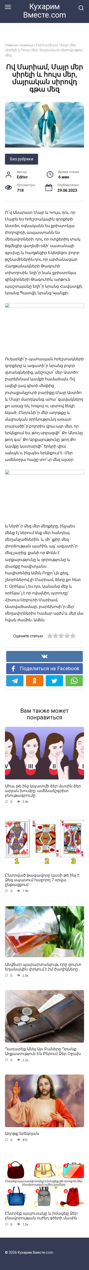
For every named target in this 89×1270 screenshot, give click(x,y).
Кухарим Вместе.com (44, 11)
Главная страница (19, 45)
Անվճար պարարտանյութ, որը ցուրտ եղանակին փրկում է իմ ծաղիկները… (43, 966)
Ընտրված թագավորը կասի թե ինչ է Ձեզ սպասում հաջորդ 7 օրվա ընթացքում (42, 880)
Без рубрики (21, 159)
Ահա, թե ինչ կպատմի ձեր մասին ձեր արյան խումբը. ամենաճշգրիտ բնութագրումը (43, 790)
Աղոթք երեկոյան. (22, 1133)
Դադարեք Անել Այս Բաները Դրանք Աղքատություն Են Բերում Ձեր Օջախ (43, 1051)
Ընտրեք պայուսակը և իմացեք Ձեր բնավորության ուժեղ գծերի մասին (41, 1215)
